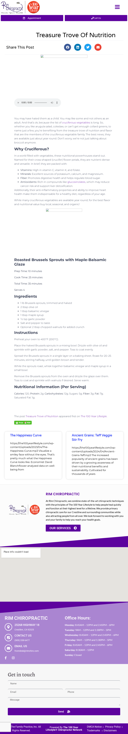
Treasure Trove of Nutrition (42, 416)
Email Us (21, 646)
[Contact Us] (8, 637)
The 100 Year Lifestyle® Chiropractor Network (64, 728)
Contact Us (23, 635)
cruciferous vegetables (76, 122)
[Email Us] (8, 648)
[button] (67, 47)
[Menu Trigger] (117, 6)
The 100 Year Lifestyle (94, 416)
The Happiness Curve (26, 435)
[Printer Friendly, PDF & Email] (23, 423)
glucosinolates (76, 181)
